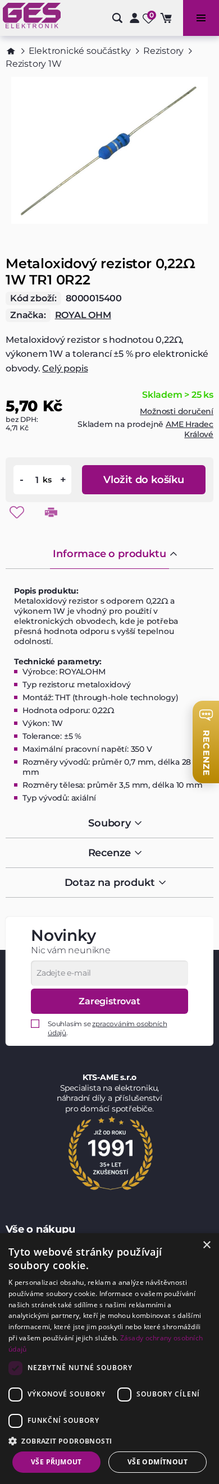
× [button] (206, 1245)
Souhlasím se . (107, 1028)
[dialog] (109, 1358)
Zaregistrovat (109, 1001)
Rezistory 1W (34, 63)
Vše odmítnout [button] (157, 1462)
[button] (109, 1440)
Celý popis (65, 368)
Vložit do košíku (143, 480)
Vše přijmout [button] (56, 1462)
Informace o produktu (109, 554)
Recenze (109, 853)
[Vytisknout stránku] (51, 512)
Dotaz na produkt (110, 882)
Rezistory (163, 50)
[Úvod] (11, 51)
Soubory (109, 823)
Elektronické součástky (80, 50)
